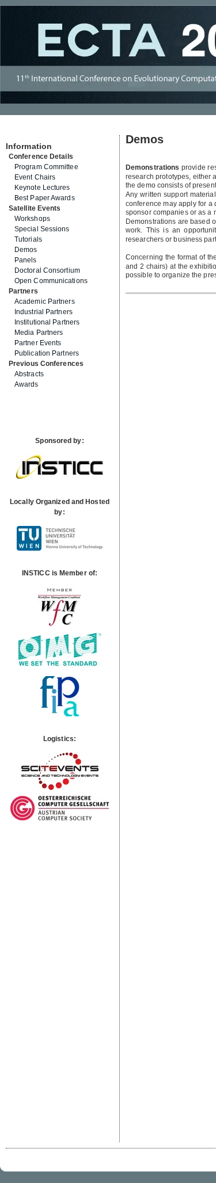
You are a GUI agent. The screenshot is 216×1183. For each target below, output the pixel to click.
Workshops (32, 219)
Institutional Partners (46, 322)
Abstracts (29, 374)
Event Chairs (34, 177)
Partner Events (37, 343)
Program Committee (46, 167)
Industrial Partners (43, 312)
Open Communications (51, 281)
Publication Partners (46, 353)
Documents (18, 131)
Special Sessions (42, 229)
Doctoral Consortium (47, 270)
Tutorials (28, 239)
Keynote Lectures (42, 188)
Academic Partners (44, 301)
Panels (25, 260)
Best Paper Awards (44, 198)
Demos (25, 250)
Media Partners (38, 333)
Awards (26, 384)
